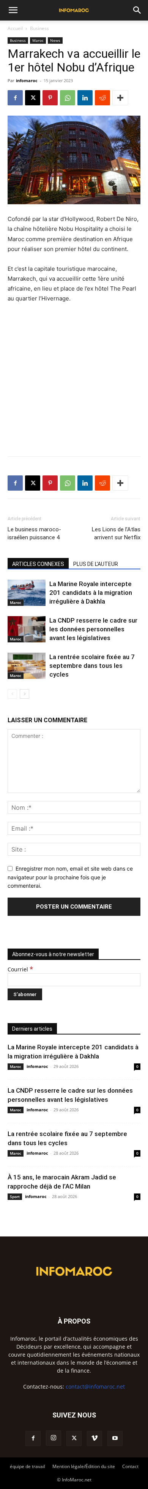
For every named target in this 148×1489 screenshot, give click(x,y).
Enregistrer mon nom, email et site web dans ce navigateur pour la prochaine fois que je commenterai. (70, 877)
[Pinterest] (50, 97)
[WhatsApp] (67, 97)
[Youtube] (115, 1438)
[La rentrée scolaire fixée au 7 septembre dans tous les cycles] (27, 666)
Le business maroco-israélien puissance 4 (34, 533)
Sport (15, 1196)
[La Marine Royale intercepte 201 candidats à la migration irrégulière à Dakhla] (27, 593)
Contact (130, 1466)
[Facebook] (15, 97)
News (55, 40)
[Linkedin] (85, 97)
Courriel (20, 969)
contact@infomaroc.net (95, 1386)
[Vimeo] (94, 1438)
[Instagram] (53, 1438)
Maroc (38, 40)
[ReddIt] (102, 97)
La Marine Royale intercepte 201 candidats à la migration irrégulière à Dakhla (90, 592)
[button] (13, 10)
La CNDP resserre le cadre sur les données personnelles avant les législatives (93, 629)
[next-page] (24, 694)
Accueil (15, 28)
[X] (32, 97)
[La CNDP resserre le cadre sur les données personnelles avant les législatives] (27, 629)
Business (39, 28)
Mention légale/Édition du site (83, 1466)
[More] (120, 97)
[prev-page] (12, 694)
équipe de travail (27, 1466)
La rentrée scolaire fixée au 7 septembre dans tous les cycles (92, 665)
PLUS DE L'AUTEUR (95, 564)
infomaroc (27, 80)
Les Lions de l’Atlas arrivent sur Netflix (116, 533)
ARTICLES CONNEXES (38, 564)
